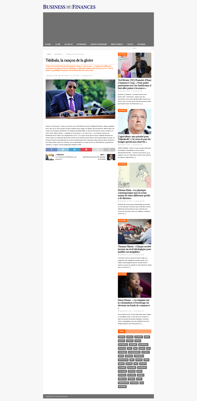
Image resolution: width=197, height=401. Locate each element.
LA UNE (57, 44)
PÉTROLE (132, 371)
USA (141, 383)
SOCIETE (130, 44)
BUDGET (121, 341)
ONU (135, 364)
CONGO (137, 341)
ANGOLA (129, 337)
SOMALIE (131, 379)
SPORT (139, 379)
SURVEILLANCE (123, 383)
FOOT (129, 348)
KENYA (121, 356)
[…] (142, 104)
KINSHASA (129, 356)
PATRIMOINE (142, 367)
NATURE (129, 364)
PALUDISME (131, 367)
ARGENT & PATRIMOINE (99, 44)
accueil (48, 44)
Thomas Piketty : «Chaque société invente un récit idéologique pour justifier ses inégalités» (134, 249)
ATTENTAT (138, 337)
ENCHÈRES (133, 345)
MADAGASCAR (123, 360)
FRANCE (141, 348)
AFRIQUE (121, 337)
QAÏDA (139, 371)
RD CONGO (131, 375)
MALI (131, 360)
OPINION (143, 364)
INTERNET (145, 352)
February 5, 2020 (125, 91)
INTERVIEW (141, 44)
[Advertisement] (98, 26)
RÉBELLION (122, 379)
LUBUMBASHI (139, 356)
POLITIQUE (122, 371)
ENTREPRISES (81, 44)
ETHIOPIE (122, 348)
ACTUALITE (69, 44)
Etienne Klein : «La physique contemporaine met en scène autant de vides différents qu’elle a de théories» (134, 194)
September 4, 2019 (125, 311)
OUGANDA (122, 367)
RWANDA (140, 375)
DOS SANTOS (123, 345)
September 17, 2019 (126, 255)
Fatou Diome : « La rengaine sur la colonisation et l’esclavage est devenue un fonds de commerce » (134, 304)
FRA (135, 348)
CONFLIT (130, 341)
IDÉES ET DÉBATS (117, 44)
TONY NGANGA (64, 76)
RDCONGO (122, 375)
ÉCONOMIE (122, 387)
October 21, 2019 (125, 145)
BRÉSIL (147, 337)
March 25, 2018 (52, 76)
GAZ (148, 348)
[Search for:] (141, 48)
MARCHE (139, 360)
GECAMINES (122, 352)
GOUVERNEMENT (134, 352)
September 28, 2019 (126, 201)
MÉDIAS (121, 364)
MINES (146, 360)
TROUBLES (134, 383)
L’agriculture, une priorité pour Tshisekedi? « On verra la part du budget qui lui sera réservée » (134, 139)
